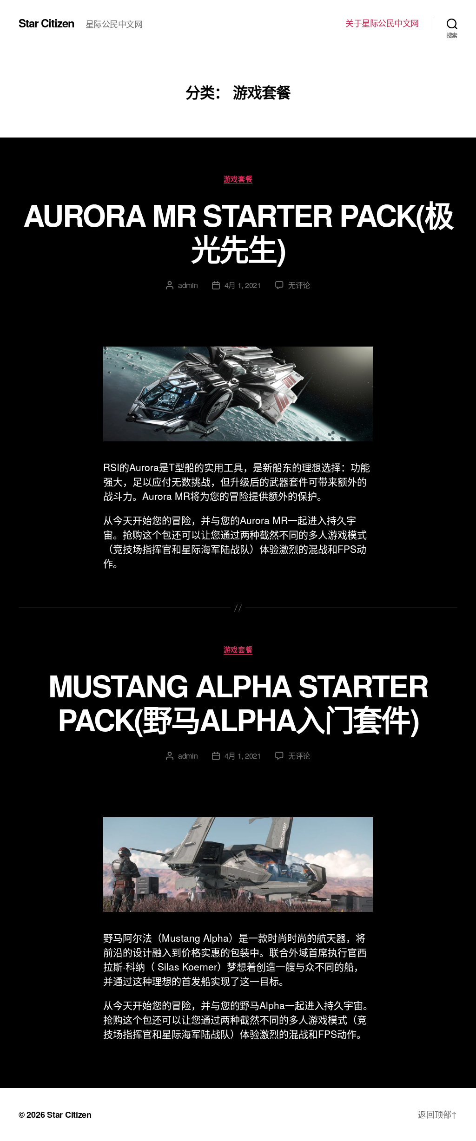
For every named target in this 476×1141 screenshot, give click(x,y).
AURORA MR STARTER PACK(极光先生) (238, 231)
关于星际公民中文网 (382, 23)
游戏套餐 (238, 179)
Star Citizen (46, 22)
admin (188, 285)
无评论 (299, 285)
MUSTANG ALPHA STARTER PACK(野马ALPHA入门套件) (238, 702)
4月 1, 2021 (243, 285)
